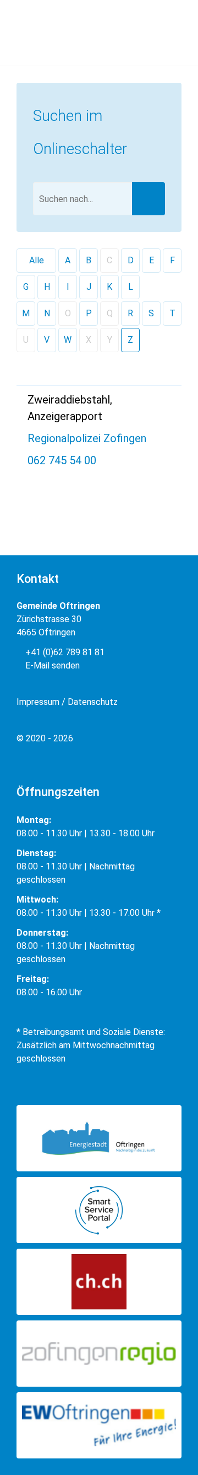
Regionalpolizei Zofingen (87, 438)
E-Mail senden (51, 665)
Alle (36, 260)
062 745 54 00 (62, 460)
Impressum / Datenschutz (67, 702)
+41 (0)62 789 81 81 (64, 652)
